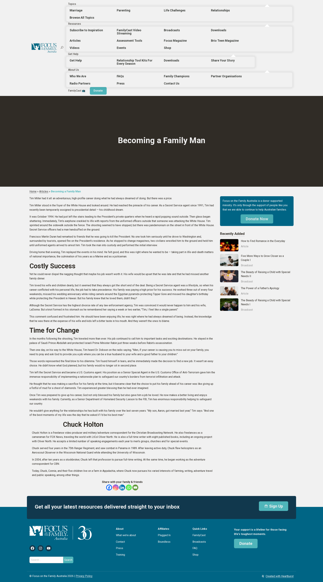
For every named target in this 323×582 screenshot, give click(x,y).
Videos (74, 48)
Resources (74, 23)
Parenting (123, 10)
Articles (75, 40)
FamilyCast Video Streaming (129, 31)
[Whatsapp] (129, 487)
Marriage (76, 10)
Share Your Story (223, 60)
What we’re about (126, 535)
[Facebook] (109, 487)
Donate (98, 90)
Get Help (73, 54)
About (119, 528)
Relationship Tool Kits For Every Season (134, 62)
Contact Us (171, 83)
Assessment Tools (129, 40)
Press (120, 83)
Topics (72, 4)
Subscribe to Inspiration (86, 30)
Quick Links (199, 528)
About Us (73, 69)
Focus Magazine (175, 40)
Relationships (220, 10)
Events (121, 48)
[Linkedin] (122, 487)
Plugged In (164, 535)
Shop (167, 48)
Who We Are (78, 76)
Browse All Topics (82, 17)
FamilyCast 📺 (76, 90)
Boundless (164, 541)
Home (33, 191)
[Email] (135, 487)
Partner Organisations (226, 76)
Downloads (218, 30)
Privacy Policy (84, 576)
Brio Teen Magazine (225, 40)
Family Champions (176, 76)
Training (120, 554)
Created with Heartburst (280, 576)
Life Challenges (174, 10)
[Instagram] (116, 487)
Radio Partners (80, 83)
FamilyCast (199, 535)
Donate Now (257, 219)
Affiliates (163, 528)
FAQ (194, 548)
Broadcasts (172, 30)
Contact (120, 541)
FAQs (120, 76)
